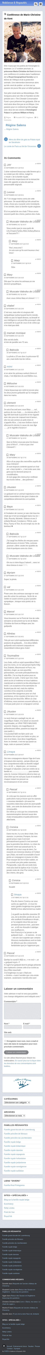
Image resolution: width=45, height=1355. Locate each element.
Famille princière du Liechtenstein (18, 1138)
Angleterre (29, 117)
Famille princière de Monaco (15, 1134)
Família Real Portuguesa (14, 1185)
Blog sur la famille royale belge (16, 1200)
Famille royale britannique (14, 1146)
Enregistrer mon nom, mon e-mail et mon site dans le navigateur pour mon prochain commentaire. (21, 1044)
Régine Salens (16, 125)
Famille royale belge (12, 1142)
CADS (6, 1351)
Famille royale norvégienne (15, 1167)
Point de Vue (9, 1212)
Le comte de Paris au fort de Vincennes (22, 146)
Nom (6, 1024)
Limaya (11, 751)
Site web (7, 1032)
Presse (37, 1346)
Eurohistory (8, 1204)
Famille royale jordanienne (15, 1163)
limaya (17, 894)
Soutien (31, 1346)
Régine (8, 117)
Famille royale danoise (13, 1150)
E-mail (26, 1024)
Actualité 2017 (21, 117)
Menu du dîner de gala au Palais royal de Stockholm (22, 140)
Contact (10, 1348)
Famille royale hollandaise (15, 1158)
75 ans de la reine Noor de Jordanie (26, 1314)
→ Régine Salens (11, 129)
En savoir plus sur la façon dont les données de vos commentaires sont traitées (22, 1063)
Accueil (9, 1346)
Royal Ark (8, 1216)
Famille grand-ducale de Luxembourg (19, 1130)
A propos (17, 1348)
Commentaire (10, 1001)
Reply (39, 163)
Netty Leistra (9, 1208)
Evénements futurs (20, 1346)
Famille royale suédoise (14, 1171)
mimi (9, 366)
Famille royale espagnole (14, 1154)
